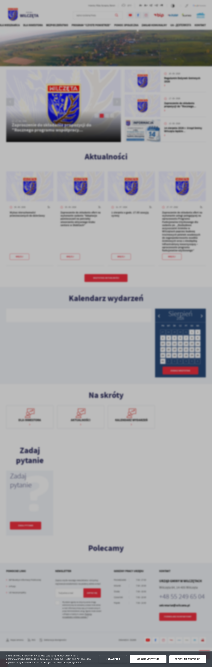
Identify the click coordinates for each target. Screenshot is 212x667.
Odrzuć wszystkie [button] (148, 659)
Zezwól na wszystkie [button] (187, 659)
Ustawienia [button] (113, 659)
